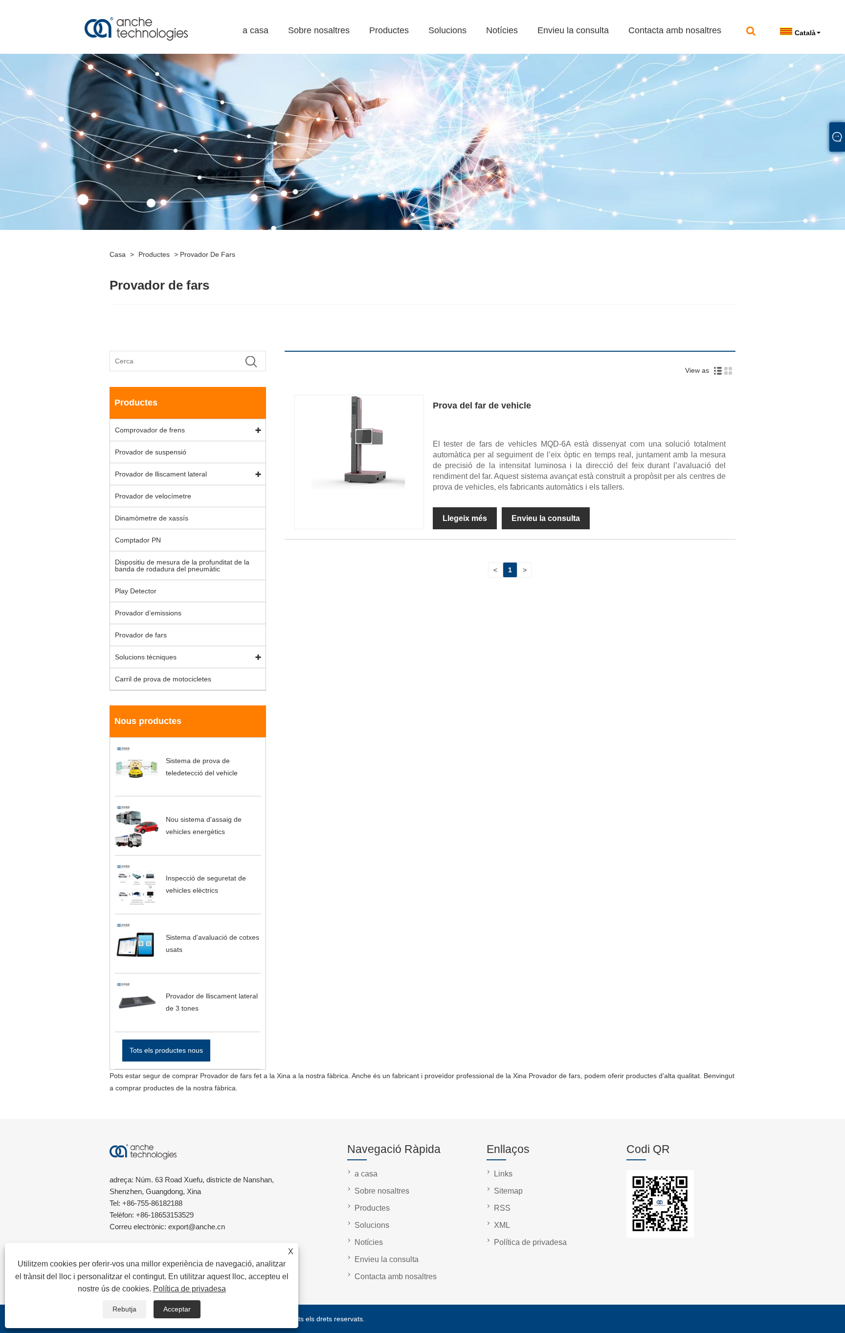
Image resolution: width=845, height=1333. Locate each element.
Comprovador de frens (150, 430)
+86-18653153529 (165, 1215)
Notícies (502, 30)
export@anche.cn (150, 8)
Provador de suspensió (150, 452)
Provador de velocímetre (153, 496)
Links (503, 1174)
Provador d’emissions (148, 613)
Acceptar (177, 1309)
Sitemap (508, 1191)
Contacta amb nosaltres (674, 30)
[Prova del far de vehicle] (359, 487)
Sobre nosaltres (319, 30)
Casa (118, 254)
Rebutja (124, 1309)
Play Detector (135, 591)
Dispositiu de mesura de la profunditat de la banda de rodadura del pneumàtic (182, 565)
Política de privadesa (189, 1289)
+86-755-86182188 (72, 8)
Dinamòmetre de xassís (151, 518)
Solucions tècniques (146, 657)
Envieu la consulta (573, 30)
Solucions (447, 30)
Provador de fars (207, 254)
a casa (255, 30)
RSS (502, 1208)
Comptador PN (138, 540)
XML (502, 1225)
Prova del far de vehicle (482, 405)
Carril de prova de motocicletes (163, 679)
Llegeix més (465, 518)
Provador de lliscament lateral (161, 474)
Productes (389, 30)
